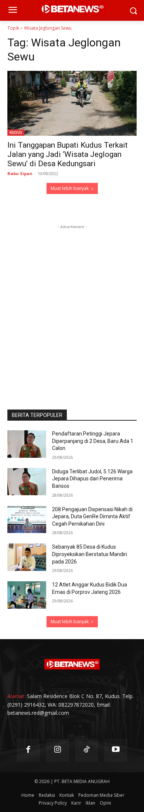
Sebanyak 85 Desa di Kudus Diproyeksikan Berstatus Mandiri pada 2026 (89, 554)
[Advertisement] (72, 303)
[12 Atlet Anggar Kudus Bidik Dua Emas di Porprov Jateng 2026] (26, 595)
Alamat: (16, 696)
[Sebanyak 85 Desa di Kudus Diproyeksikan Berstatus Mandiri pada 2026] (26, 557)
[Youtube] (115, 750)
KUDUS (16, 132)
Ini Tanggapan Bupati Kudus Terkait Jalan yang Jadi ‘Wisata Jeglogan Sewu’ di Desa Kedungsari (67, 154)
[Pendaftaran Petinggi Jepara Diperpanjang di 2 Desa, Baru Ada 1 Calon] (26, 444)
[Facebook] (28, 750)
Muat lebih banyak (70, 188)
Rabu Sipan (19, 173)
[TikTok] (86, 750)
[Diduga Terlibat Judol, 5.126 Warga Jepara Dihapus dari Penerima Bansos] (26, 482)
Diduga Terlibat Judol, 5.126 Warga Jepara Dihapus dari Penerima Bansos (92, 479)
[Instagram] (57, 750)
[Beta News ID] (72, 664)
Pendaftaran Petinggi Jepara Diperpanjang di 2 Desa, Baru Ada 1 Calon (92, 441)
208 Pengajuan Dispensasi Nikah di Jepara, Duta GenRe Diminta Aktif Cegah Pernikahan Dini (92, 516)
